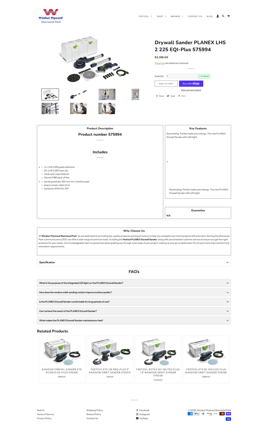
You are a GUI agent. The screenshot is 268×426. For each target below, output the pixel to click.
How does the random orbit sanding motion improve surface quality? (75, 292)
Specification (47, 262)
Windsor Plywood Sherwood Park (214, 410)
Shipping (159, 63)
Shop (160, 16)
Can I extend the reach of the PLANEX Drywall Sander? (68, 311)
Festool (144, 16)
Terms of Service (45, 414)
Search (40, 410)
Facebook (144, 410)
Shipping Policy (95, 410)
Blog (210, 16)
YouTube (143, 418)
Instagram (144, 414)
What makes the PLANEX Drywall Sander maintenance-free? (71, 320)
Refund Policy (94, 414)
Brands (176, 16)
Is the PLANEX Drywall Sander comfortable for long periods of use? (74, 301)
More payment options (191, 90)
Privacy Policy (44, 418)
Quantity (159, 76)
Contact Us (195, 16)
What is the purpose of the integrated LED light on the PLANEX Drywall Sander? (81, 283)
